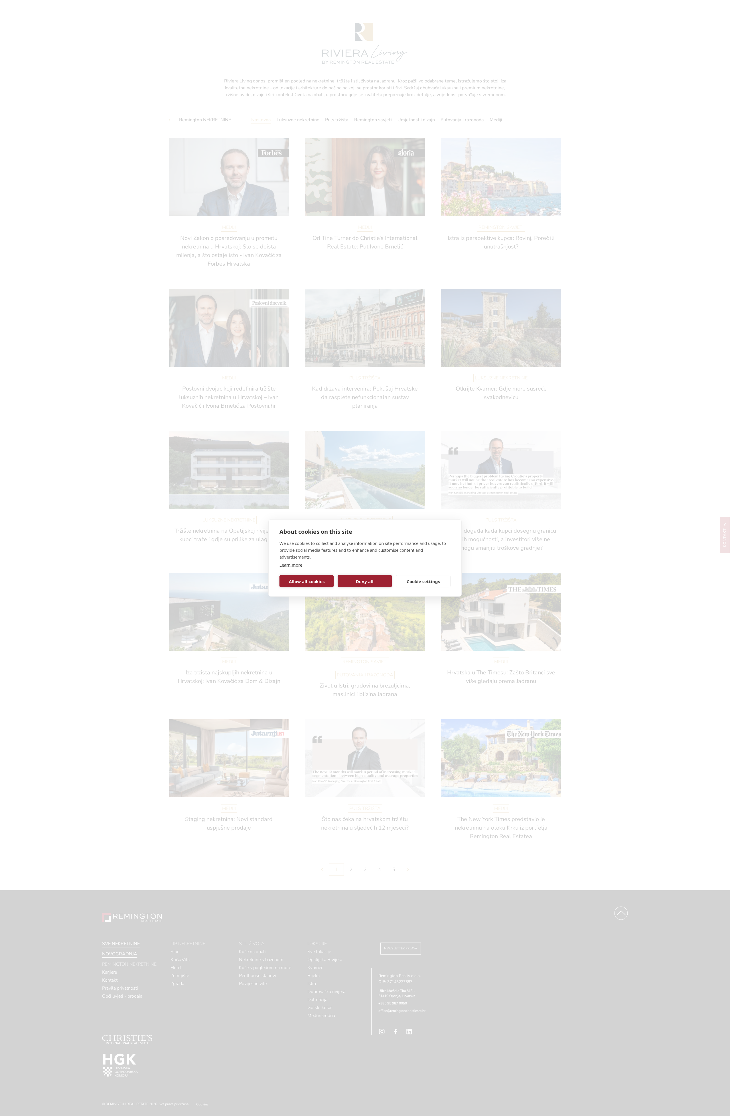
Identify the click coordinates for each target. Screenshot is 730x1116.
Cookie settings (423, 581)
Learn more (290, 565)
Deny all (365, 581)
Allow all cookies (307, 581)
